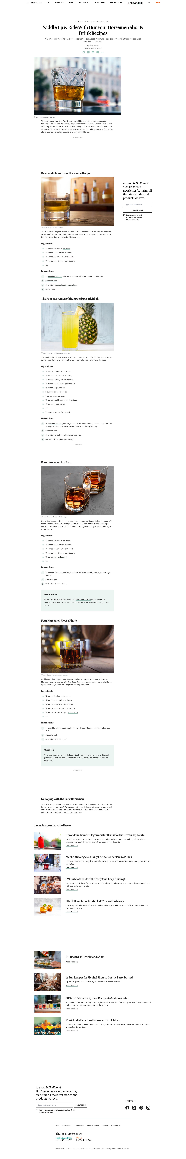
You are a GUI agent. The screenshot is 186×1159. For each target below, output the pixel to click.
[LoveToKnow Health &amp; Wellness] (64, 1138)
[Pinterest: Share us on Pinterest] (93, 52)
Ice (46, 265)
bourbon (66, 248)
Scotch (70, 257)
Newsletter (79, 1125)
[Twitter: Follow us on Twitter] (134, 1108)
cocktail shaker (55, 424)
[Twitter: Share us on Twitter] (88, 52)
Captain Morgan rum (65, 679)
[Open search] (149, 2)
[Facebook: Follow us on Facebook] (127, 1108)
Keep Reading (72, 845)
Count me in (138, 210)
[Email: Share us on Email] (97, 52)
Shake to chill (51, 281)
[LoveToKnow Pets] (84, 1138)
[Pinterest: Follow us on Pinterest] (141, 1108)
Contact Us (116, 1125)
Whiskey (108, 22)
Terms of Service (123, 1148)
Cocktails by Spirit (98, 22)
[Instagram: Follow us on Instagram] (148, 1108)
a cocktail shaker (55, 276)
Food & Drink (79, 22)
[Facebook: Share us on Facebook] (83, 52)
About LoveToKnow (63, 1125)
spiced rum (73, 712)
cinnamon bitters (83, 599)
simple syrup (59, 404)
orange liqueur (60, 557)
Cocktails (88, 22)
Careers (105, 1125)
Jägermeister (59, 388)
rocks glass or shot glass (66, 285)
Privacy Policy (111, 1148)
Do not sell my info (97, 1148)
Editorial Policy (93, 1125)
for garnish (65, 412)
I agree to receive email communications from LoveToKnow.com (134, 217)
